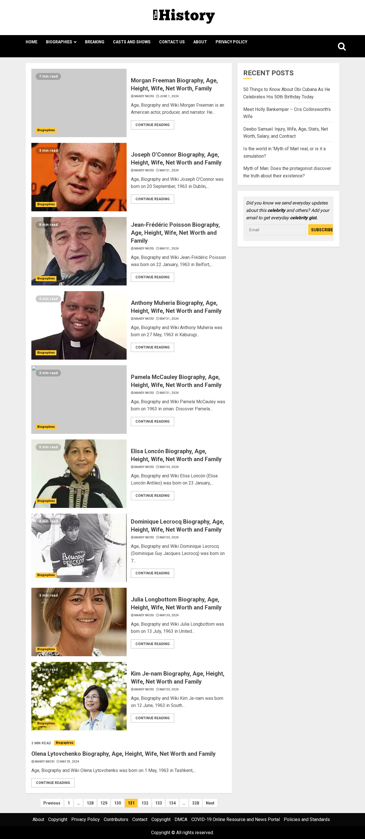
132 (144, 803)
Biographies (59, 42)
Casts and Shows (132, 42)
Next (210, 803)
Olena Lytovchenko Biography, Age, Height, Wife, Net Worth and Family (123, 753)
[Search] (335, 46)
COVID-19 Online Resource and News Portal (235, 819)
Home (31, 42)
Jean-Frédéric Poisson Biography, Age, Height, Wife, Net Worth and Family (175, 232)
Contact (139, 819)
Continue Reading (152, 125)
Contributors (116, 819)
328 (195, 803)
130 (117, 803)
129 (103, 803)
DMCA (181, 819)
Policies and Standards (307, 819)
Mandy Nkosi (144, 96)
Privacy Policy (231, 42)
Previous (51, 803)
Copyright (57, 819)
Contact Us (172, 42)
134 (172, 803)
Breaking (94, 42)
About (200, 42)
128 (90, 803)
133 (158, 803)
